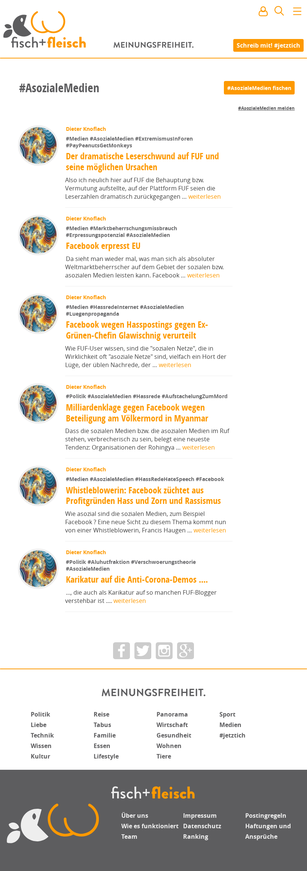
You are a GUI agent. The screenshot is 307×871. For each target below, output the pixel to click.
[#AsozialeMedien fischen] (259, 87)
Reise (101, 714)
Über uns (134, 815)
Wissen (41, 746)
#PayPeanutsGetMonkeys (99, 145)
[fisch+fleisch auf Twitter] (142, 650)
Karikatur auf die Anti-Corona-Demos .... (137, 579)
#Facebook (210, 479)
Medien (230, 725)
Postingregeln (265, 815)
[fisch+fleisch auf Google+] (185, 650)
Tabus (102, 725)
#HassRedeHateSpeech (165, 479)
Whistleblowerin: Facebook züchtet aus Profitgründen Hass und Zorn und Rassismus (143, 495)
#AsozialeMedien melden (266, 108)
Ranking (195, 836)
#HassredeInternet (115, 306)
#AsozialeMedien (112, 138)
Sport (227, 714)
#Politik (77, 396)
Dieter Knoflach (86, 128)
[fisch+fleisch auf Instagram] (164, 650)
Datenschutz (202, 826)
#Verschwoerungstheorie (163, 561)
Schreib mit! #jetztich (268, 45)
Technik (42, 735)
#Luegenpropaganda (92, 313)
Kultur (40, 756)
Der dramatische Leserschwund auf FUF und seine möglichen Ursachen (142, 161)
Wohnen (169, 746)
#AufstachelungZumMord (195, 396)
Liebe (38, 725)
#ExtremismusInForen (164, 138)
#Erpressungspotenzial (96, 234)
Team (129, 836)
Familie (105, 735)
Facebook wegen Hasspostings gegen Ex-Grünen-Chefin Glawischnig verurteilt (137, 329)
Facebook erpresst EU (103, 246)
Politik (40, 714)
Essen (102, 746)
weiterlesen (204, 196)
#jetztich (232, 735)
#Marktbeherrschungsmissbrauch (133, 228)
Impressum (200, 815)
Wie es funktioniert (150, 826)
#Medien (78, 138)
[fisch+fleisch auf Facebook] (121, 650)
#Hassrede (147, 396)
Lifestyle (106, 756)
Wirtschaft (172, 725)
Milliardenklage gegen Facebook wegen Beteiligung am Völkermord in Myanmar (137, 412)
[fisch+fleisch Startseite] (153, 29)
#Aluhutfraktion (109, 561)
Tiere (163, 756)
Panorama (172, 714)
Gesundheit (173, 735)
